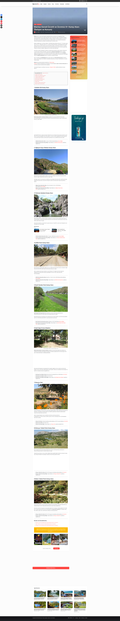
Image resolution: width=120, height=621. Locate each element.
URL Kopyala (56, 548)
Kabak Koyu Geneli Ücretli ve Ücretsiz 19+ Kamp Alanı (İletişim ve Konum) (53, 609)
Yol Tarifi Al (65, 374)
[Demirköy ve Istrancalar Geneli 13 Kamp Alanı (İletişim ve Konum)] (67, 604)
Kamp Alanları (42, 9)
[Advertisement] (51, 127)
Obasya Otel (53, 424)
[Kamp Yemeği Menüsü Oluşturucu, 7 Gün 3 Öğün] (54, 230)
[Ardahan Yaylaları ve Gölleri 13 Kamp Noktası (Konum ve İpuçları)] (74, 67)
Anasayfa (36, 9)
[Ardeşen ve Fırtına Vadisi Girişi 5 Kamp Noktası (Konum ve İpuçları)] (74, 59)
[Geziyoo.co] (36, 4)
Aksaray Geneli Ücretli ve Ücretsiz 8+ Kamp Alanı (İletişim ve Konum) (40, 609)
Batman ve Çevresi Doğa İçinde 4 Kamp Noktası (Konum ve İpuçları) (47, 522)
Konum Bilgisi (60, 141)
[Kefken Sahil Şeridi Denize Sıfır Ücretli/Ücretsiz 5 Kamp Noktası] (80, 593)
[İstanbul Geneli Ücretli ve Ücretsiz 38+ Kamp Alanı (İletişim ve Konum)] (67, 593)
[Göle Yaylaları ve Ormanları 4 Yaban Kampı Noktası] (74, 63)
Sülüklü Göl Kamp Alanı (59, 142)
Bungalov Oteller (53, 67)
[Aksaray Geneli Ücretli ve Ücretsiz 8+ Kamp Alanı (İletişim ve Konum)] (40, 604)
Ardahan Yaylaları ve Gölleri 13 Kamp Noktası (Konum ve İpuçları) (81, 67)
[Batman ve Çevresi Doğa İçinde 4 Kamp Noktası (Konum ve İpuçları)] (74, 50)
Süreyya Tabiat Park (57, 473)
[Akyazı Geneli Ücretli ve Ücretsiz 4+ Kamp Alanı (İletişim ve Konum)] (53, 593)
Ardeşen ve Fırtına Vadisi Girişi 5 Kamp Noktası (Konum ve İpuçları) (47, 525)
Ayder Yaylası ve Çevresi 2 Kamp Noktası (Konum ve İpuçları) (46, 523)
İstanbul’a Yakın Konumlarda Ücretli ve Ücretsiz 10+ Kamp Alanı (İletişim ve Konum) (79, 610)
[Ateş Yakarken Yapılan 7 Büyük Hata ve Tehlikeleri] (36, 230)
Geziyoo (37, 32)
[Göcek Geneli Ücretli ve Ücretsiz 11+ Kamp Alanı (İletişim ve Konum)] (40, 593)
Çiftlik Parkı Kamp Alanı (59, 279)
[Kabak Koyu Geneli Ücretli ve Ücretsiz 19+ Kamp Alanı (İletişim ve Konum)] (53, 604)
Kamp (39, 9)
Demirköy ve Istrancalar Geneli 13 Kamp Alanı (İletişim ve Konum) (66, 609)
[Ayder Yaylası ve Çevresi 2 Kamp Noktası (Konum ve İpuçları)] (74, 54)
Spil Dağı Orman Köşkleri (59, 377)
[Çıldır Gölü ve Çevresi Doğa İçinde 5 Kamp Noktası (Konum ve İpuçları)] (74, 72)
